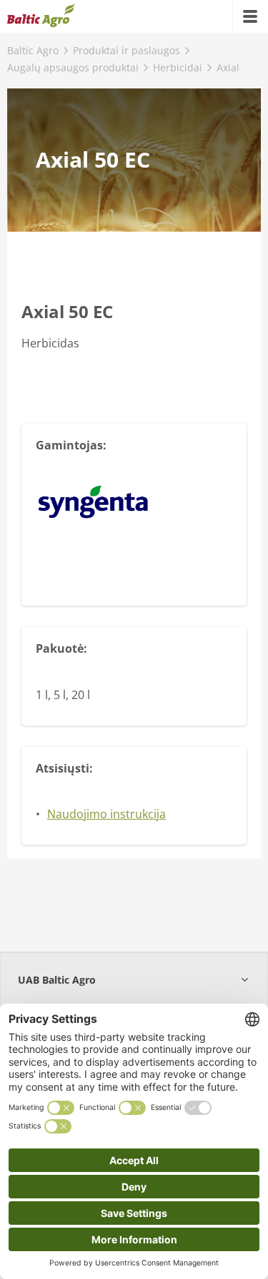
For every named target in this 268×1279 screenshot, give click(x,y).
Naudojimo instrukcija (106, 814)
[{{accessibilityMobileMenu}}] (250, 16)
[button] (134, 980)
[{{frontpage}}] (41, 16)
